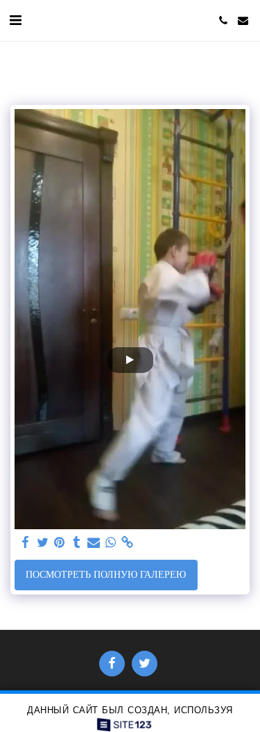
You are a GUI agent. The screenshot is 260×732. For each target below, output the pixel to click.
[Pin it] (59, 542)
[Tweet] (43, 542)
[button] (15, 20)
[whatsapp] (111, 542)
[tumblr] (77, 542)
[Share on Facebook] (25, 542)
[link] (127, 542)
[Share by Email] (93, 542)
